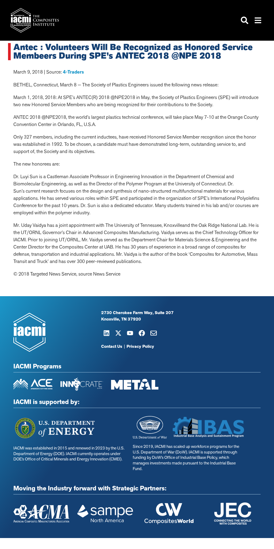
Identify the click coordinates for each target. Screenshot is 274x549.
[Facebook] (141, 333)
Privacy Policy (140, 346)
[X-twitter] (118, 333)
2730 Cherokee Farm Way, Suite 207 (137, 313)
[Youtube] (130, 333)
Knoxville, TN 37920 (121, 319)
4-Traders (73, 72)
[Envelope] (153, 333)
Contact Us (111, 346)
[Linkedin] (106, 333)
